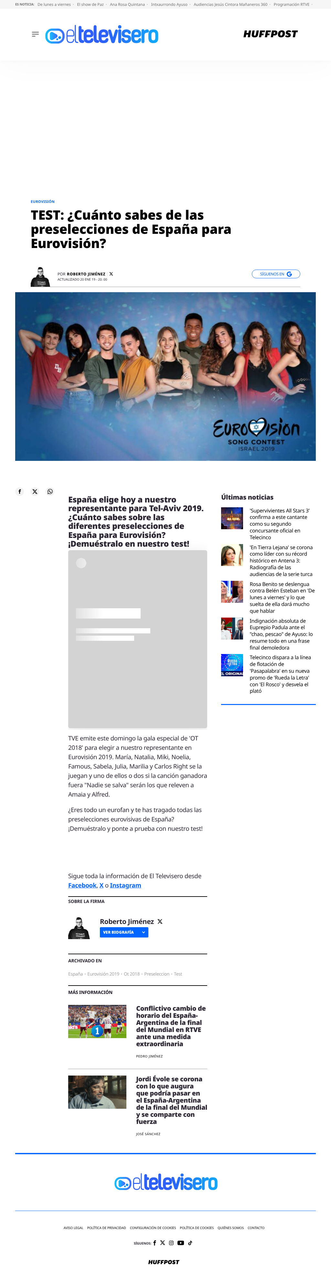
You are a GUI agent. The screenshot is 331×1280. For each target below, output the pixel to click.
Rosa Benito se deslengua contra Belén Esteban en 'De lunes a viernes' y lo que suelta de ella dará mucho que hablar (282, 597)
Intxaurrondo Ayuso (169, 4)
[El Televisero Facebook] (154, 1243)
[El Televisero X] (162, 1243)
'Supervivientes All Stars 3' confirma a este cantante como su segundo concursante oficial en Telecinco (279, 524)
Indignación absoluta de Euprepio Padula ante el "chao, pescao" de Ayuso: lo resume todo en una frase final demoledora (281, 634)
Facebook (82, 885)
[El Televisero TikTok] (190, 1243)
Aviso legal (73, 1228)
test (178, 974)
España (75, 974)
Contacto (256, 1228)
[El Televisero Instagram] (171, 1243)
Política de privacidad (106, 1228)
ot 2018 (132, 974)
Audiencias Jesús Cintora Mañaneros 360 (231, 4)
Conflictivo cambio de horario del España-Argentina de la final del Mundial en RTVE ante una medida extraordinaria (171, 1026)
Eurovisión (43, 201)
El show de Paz (91, 4)
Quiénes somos (231, 1228)
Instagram (125, 885)
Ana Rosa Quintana (128, 4)
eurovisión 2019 (103, 974)
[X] (111, 274)
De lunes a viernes (54, 4)
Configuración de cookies (153, 1228)
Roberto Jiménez (86, 274)
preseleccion (156, 974)
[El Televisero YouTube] (180, 1243)
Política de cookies (197, 1228)
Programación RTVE (292, 4)
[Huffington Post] (270, 34)
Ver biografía (118, 932)
